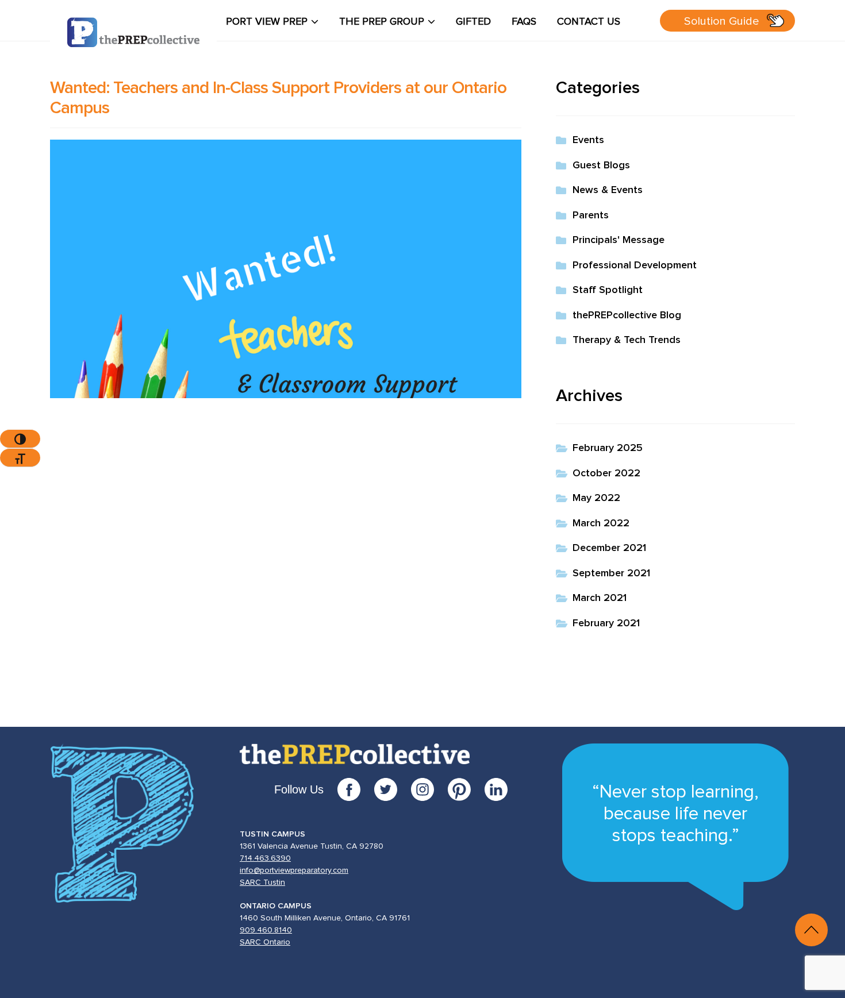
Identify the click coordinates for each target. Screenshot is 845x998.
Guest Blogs (601, 165)
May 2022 (596, 498)
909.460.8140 (266, 930)
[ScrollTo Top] (811, 930)
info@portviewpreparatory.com (294, 870)
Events (588, 140)
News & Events (608, 190)
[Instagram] (429, 789)
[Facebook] (355, 789)
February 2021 (606, 623)
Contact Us (588, 22)
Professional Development (635, 265)
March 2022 (601, 523)
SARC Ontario (265, 942)
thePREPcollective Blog (627, 315)
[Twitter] (392, 789)
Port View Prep (267, 22)
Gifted (473, 22)
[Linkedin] (496, 789)
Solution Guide (721, 21)
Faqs (524, 22)
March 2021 (600, 598)
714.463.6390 (265, 858)
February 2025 (608, 448)
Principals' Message (619, 240)
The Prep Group (381, 22)
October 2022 (606, 473)
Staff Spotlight (608, 290)
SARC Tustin (262, 882)
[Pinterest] (466, 789)
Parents (591, 215)
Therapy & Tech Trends (627, 340)
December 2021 (609, 548)
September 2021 (611, 573)
